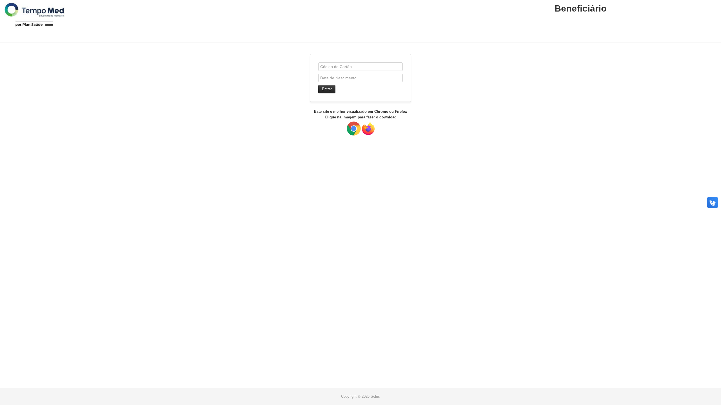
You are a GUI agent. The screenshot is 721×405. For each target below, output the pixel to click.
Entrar (327, 89)
